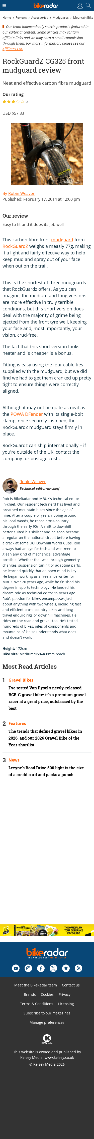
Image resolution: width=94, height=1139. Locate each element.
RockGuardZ (15, 246)
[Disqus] (47, 855)
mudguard (62, 240)
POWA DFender (27, 414)
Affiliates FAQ (13, 48)
